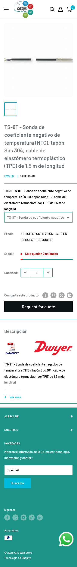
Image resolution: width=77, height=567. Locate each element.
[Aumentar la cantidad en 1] (47, 272)
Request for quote (38, 306)
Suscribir (17, 483)
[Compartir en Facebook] (45, 295)
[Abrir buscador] (52, 9)
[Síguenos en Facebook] (7, 517)
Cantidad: (11, 273)
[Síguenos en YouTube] (24, 517)
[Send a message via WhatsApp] (66, 539)
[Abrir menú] (6, 9)
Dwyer (9, 176)
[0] (69, 9)
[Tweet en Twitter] (62, 295)
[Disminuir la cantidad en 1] (25, 272)
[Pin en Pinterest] (53, 295)
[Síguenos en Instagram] (15, 517)
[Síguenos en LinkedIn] (40, 517)
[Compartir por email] (70, 295)
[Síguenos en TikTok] (32, 517)
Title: (37, 200)
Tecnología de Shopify (17, 557)
